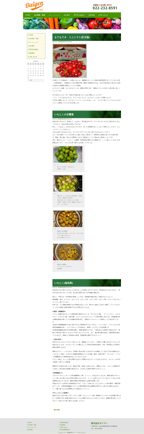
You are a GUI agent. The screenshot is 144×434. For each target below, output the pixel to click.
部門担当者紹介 (79, 15)
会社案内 (67, 15)
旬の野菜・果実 (39, 15)
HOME (28, 15)
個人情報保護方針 (65, 429)
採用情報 (91, 15)
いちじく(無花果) (63, 283)
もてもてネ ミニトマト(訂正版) (72, 37)
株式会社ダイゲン (51, 6)
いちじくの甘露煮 (64, 114)
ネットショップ (54, 15)
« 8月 (30, 80)
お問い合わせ (103, 15)
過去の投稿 (56, 409)
